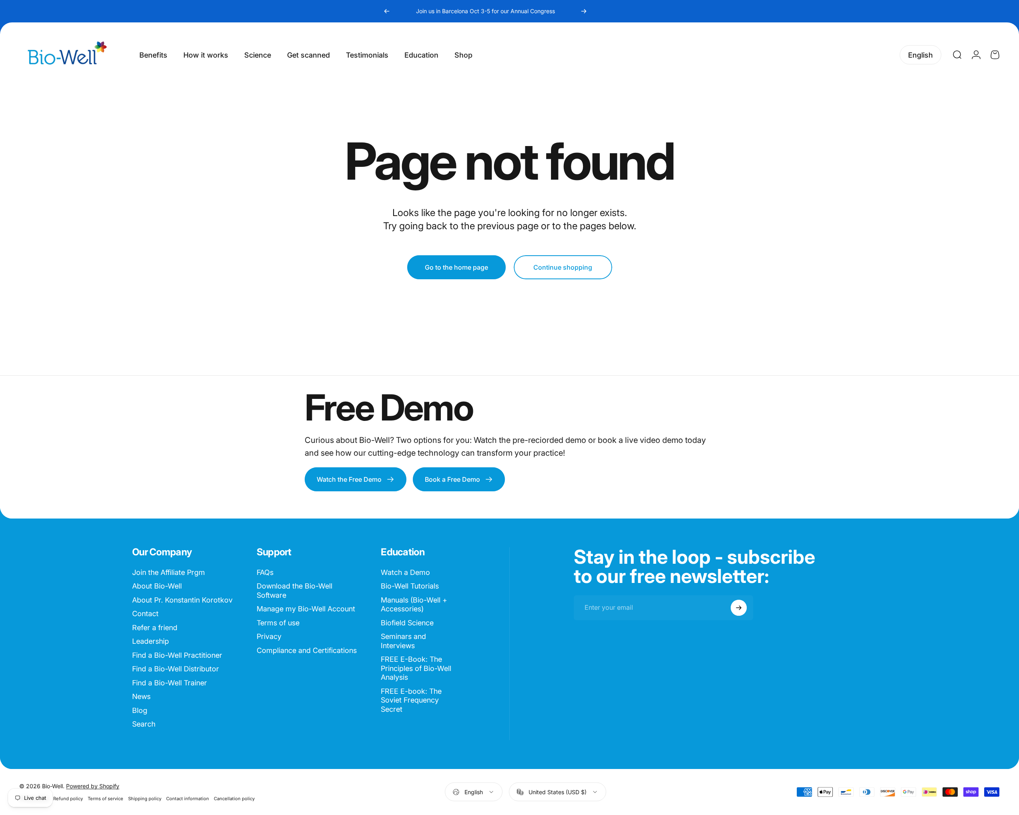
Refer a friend (154, 627)
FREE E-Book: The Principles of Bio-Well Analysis (416, 668)
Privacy (269, 636)
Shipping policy (144, 798)
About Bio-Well (157, 586)
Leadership (150, 641)
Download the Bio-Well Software (294, 590)
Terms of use (278, 623)
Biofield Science (407, 623)
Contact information (187, 798)
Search (143, 724)
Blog (139, 710)
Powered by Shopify (92, 786)
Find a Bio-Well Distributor (175, 669)
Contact (145, 613)
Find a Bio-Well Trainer (169, 683)
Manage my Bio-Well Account (306, 609)
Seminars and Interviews (403, 641)
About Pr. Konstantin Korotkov (182, 600)
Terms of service (105, 798)
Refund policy (68, 798)
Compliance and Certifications (307, 650)
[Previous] (387, 11)
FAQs (265, 572)
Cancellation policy (234, 798)
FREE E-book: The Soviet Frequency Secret (411, 700)
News (141, 696)
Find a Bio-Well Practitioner (177, 655)
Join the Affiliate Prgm (168, 572)
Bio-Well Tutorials (410, 586)
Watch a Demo (405, 572)
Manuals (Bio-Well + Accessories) (414, 604)
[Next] (584, 11)
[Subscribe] (739, 608)
